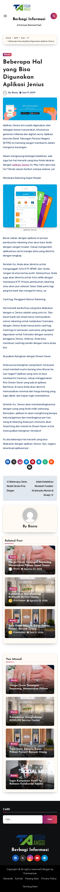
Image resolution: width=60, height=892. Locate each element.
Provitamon (19, 600)
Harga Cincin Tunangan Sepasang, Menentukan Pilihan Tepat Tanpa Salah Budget (30, 565)
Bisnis (7, 54)
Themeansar (30, 873)
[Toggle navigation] (5, 16)
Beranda (8, 878)
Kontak (19, 878)
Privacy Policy (49, 878)
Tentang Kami (30, 886)
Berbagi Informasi (29, 19)
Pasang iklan (32, 878)
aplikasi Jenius (20, 164)
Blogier (46, 869)
